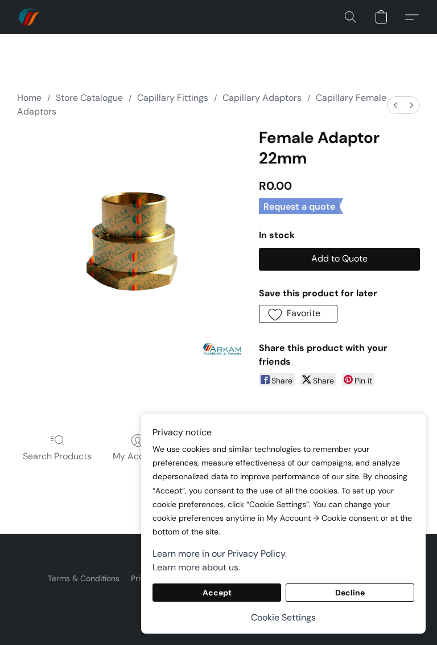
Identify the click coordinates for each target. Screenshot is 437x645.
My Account (138, 456)
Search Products (57, 456)
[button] (29, 17)
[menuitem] (395, 105)
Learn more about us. (196, 567)
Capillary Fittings (172, 98)
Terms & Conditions (83, 578)
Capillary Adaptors (262, 98)
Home (29, 98)
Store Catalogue (89, 98)
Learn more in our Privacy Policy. (219, 554)
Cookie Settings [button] (283, 617)
